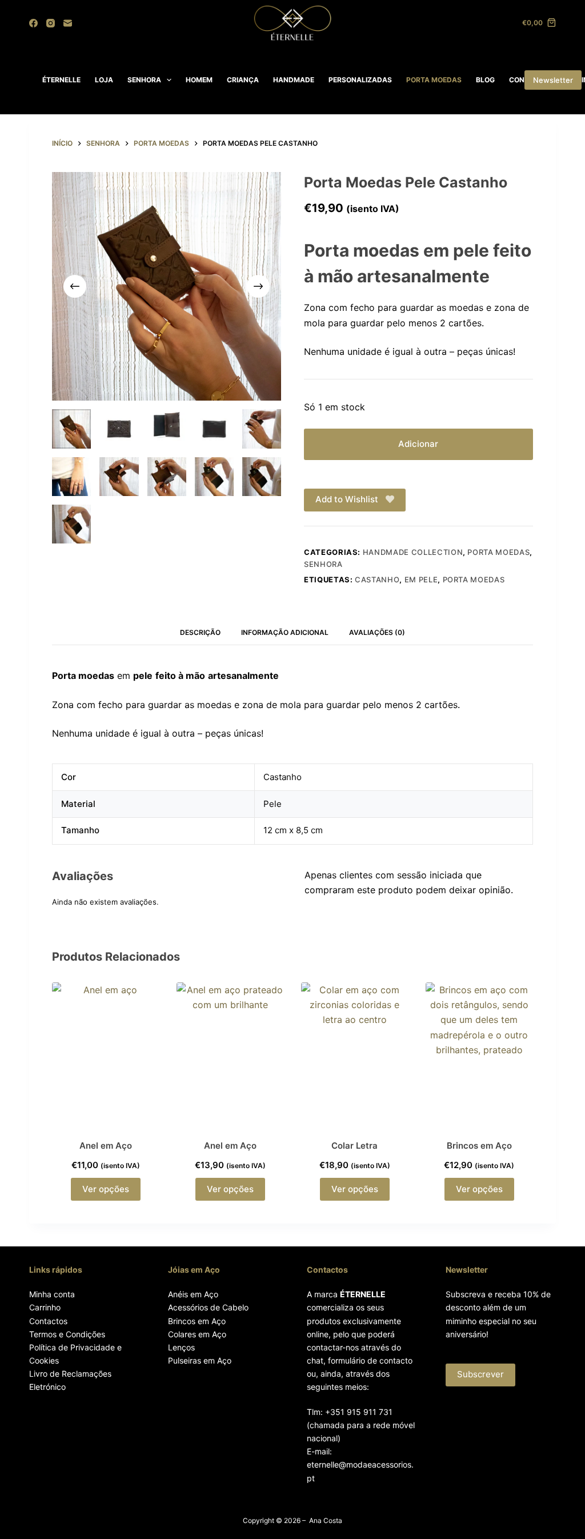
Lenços (181, 1347)
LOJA (104, 79)
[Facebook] (33, 23)
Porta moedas (474, 579)
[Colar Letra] (354, 1054)
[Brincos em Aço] (479, 1054)
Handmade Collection (413, 552)
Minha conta (52, 1294)
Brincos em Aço (479, 1145)
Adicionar (418, 443)
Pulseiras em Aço (199, 1360)
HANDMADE (293, 79)
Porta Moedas (498, 552)
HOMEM (199, 79)
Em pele (421, 579)
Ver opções (105, 1189)
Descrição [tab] (200, 632)
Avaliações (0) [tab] (377, 632)
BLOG (485, 79)
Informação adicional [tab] (284, 632)
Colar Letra (354, 1145)
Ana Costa (325, 1520)
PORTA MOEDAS (434, 79)
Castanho (377, 579)
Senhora (323, 564)
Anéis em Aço (193, 1294)
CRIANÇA (243, 79)
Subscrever (480, 1374)
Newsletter (553, 80)
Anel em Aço (105, 1145)
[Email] (67, 23)
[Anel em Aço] (105, 1054)
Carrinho (45, 1307)
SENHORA (144, 79)
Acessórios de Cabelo (208, 1307)
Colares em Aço (197, 1334)
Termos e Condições (67, 1334)
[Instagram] (50, 23)
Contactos (48, 1321)
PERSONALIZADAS (360, 79)
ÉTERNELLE (61, 79)
